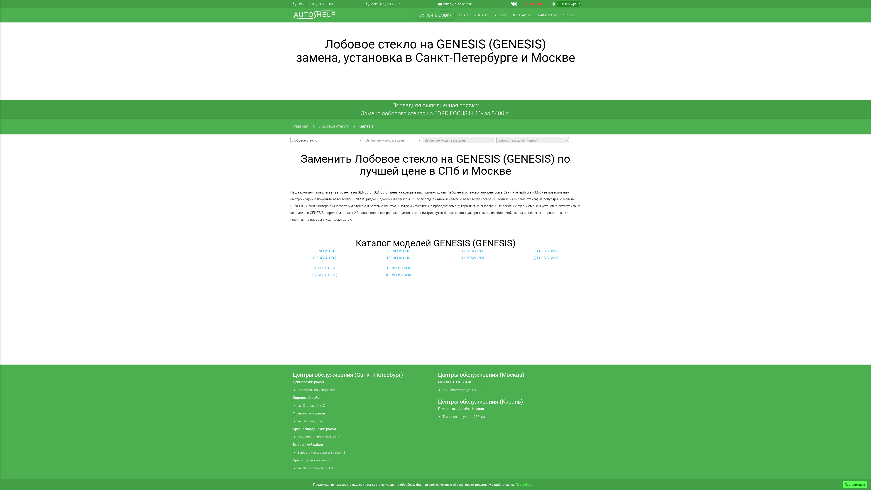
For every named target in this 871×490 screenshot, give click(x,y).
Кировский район (307, 398)
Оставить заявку (435, 15)
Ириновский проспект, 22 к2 (319, 437)
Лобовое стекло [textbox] (304, 140)
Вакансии (547, 15)
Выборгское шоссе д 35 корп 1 (321, 453)
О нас (463, 15)
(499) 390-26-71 (390, 4)
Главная (300, 126)
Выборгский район (308, 445)
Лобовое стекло (334, 126)
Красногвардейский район (314, 429)
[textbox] (393, 140)
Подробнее (524, 484)
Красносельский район (311, 460)
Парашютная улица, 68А (316, 390)
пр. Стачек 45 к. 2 (311, 406)
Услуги (481, 15)
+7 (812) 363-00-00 (319, 4)
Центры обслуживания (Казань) (480, 401)
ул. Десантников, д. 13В (315, 468)
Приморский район (308, 382)
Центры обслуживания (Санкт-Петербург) (348, 375)
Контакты (522, 15)
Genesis (366, 126)
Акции (500, 15)
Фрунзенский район (309, 413)
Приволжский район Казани (461, 409)
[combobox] (326, 140)
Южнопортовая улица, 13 (462, 390)
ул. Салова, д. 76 (310, 421)
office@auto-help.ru (457, 4)
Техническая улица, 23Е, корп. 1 (467, 417)
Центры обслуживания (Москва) (481, 375)
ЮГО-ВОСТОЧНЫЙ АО (455, 382)
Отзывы (570, 15)
